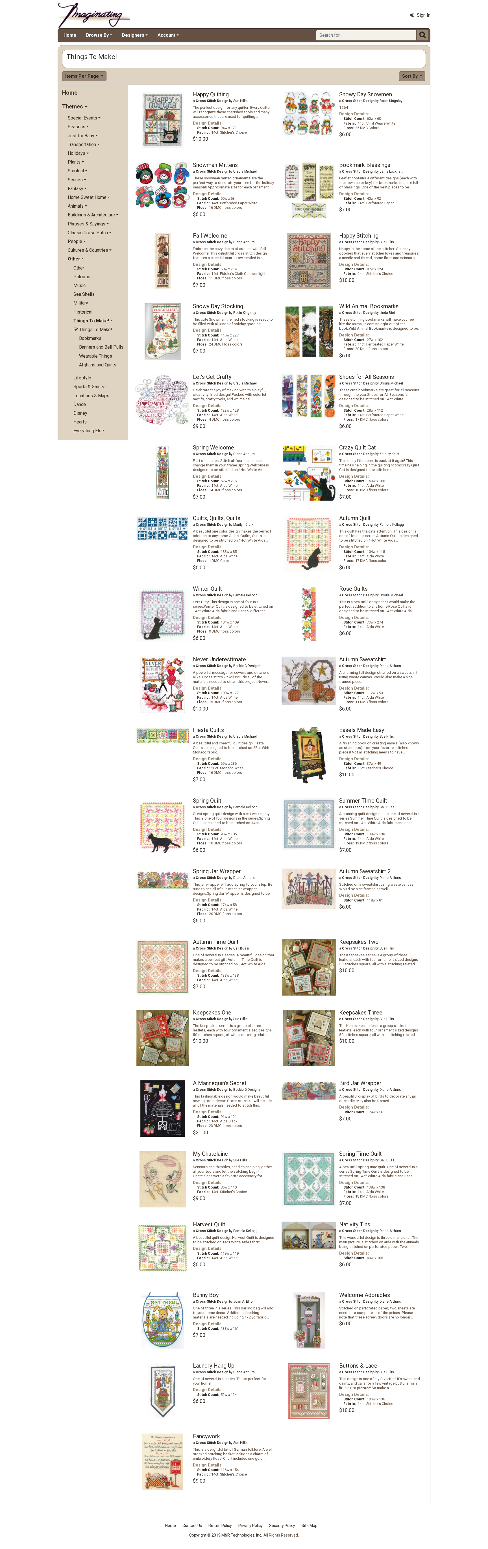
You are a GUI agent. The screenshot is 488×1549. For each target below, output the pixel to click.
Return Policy (220, 1525)
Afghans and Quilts (97, 365)
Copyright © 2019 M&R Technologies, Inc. (225, 1535)
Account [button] (166, 35)
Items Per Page (82, 76)
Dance (79, 404)
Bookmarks (90, 338)
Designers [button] (133, 35)
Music (79, 285)
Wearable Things (95, 356)
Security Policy (282, 1525)
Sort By (410, 76)
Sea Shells (84, 294)
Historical (82, 312)
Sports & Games (89, 386)
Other (78, 268)
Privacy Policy (250, 1525)
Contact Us (192, 1525)
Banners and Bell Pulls (101, 347)
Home (70, 35)
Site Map (309, 1525)
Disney (80, 413)
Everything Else (88, 430)
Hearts (80, 422)
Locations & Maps (91, 395)
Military (80, 303)
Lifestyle (82, 378)
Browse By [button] (97, 35)
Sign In (423, 15)
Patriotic (81, 276)
